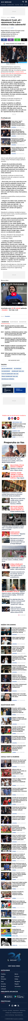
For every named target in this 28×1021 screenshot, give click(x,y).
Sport (21, 5)
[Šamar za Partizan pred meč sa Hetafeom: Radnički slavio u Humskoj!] (6, 749)
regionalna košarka (8, 379)
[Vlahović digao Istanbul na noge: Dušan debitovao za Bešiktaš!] (6, 782)
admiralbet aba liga (18, 371)
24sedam (5, 310)
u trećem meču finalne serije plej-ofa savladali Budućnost (13, 72)
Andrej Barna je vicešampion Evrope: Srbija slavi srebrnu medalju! (18, 931)
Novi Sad (17, 989)
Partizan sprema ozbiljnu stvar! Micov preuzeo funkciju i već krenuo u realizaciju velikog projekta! (19, 630)
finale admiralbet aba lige (10, 376)
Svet (2, 981)
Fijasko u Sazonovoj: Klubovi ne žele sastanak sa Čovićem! (19, 719)
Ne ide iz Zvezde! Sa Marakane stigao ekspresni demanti (18, 893)
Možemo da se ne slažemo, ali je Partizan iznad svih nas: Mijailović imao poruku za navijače (19, 677)
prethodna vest (17, 422)
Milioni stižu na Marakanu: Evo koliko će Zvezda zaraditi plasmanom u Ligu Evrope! (19, 772)
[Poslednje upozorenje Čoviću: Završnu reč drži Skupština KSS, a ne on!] (6, 740)
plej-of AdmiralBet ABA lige (10, 374)
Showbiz (3, 979)
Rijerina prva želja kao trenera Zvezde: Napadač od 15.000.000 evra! (19, 902)
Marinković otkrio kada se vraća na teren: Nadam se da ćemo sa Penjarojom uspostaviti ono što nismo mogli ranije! (19, 425)
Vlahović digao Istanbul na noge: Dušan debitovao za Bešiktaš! (19, 780)
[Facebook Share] (4, 39)
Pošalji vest (9, 1012)
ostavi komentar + (19, 389)
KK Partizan (17, 368)
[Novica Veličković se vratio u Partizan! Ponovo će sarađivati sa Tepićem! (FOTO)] (6, 150)
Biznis (16, 974)
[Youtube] (18, 418)
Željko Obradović (7, 368)
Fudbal (14, 714)
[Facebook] (9, 418)
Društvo (3, 986)
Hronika (3, 984)
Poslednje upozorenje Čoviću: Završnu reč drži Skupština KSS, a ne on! (19, 738)
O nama (5, 1010)
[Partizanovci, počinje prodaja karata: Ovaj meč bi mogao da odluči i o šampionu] (6, 141)
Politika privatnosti (17, 1012)
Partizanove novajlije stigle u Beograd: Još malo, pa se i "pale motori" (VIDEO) (18, 649)
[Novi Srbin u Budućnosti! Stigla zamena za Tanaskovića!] (6, 688)
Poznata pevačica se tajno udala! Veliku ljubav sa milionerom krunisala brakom (16, 327)
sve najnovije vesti (14, 360)
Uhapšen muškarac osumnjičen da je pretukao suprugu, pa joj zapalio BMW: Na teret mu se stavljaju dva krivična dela (15, 348)
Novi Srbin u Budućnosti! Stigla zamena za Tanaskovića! (19, 686)
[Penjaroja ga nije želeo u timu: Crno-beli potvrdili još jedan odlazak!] (6, 810)
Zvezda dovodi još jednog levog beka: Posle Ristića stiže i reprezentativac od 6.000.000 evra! (19, 800)
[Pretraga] (23, 2)
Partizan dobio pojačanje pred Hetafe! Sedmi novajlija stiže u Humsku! (19, 790)
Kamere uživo (10, 5)
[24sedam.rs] (6, 2)
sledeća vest (16, 431)
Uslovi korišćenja (9, 1015)
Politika (17, 5)
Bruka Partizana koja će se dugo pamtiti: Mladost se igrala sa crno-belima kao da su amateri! (19, 866)
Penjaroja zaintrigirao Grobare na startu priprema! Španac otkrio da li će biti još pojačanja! (18, 434)
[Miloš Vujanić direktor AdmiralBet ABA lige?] (6, 641)
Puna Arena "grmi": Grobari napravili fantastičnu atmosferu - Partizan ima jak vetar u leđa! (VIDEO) (18, 123)
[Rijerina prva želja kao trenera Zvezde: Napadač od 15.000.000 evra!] (6, 904)
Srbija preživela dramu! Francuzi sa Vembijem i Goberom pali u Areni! (19, 818)
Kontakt (10, 1010)
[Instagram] (12, 418)
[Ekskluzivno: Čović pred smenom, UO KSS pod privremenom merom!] (6, 763)
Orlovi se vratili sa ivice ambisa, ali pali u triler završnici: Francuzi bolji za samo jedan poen (19, 837)
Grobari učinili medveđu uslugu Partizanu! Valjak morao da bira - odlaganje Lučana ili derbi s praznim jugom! (19, 847)
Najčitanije (14, 322)
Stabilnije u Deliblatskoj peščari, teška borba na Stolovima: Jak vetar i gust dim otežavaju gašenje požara (16, 333)
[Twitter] (15, 418)
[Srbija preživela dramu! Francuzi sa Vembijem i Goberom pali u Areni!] (6, 820)
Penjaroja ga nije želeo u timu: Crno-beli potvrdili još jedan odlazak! (19, 808)
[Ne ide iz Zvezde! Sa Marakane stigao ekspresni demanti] (6, 895)
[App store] (8, 996)
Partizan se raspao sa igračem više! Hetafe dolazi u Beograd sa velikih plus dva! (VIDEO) (19, 913)
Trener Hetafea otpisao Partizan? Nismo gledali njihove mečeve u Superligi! (19, 875)
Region (17, 984)
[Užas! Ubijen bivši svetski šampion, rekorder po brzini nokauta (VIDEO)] (6, 942)
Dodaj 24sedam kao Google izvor (15, 44)
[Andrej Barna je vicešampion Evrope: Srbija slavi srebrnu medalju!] (6, 933)
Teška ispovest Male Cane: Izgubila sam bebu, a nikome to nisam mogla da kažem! (15, 355)
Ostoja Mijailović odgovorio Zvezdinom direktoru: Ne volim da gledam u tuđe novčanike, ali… (19, 132)
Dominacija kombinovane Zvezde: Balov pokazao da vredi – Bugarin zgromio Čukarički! (19, 828)
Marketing (22, 1010)
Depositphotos (19, 1015)
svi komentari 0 (7, 390)
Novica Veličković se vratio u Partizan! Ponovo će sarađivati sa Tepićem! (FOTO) (19, 149)
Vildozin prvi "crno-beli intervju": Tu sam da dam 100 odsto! (19, 695)
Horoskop (18, 986)
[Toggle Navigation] (26, 1)
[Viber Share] (11, 39)
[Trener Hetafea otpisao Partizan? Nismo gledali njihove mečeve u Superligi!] (6, 876)
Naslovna (3, 17)
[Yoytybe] (15, 1006)
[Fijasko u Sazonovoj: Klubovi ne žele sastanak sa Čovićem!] (6, 721)
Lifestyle (3, 989)
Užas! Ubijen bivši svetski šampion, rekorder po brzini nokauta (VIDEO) (19, 940)
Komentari (22, 322)
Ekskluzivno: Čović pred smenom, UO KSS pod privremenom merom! (19, 761)
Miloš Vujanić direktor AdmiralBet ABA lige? (18, 638)
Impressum (16, 1010)
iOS (12, 308)
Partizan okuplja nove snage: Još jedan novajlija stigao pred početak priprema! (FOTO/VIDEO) (19, 668)
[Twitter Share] (24, 39)
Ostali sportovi (15, 936)
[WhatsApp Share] (17, 39)
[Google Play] (19, 996)
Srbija (16, 979)
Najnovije (3, 5)
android (18, 308)
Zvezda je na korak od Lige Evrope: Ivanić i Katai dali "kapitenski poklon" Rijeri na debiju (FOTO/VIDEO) (19, 856)
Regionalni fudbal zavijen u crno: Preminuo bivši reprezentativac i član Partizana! (19, 884)
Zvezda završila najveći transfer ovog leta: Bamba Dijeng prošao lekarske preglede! (18, 729)
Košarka (13, 17)
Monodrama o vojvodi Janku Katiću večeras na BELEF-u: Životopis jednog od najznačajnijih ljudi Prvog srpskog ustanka (16, 340)
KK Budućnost (6, 371)
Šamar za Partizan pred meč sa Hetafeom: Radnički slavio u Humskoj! (19, 748)
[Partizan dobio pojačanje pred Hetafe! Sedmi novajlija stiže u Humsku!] (6, 791)
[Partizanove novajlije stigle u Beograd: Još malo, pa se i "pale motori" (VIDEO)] (6, 650)
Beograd (17, 981)
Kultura (17, 976)
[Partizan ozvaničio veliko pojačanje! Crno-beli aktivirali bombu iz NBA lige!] (6, 659)
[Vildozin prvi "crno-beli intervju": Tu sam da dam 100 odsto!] (6, 697)
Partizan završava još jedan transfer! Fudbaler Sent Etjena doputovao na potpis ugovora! (19, 922)
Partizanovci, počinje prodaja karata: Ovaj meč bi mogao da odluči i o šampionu (18, 141)
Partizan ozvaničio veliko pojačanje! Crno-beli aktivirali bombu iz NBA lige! (19, 658)
